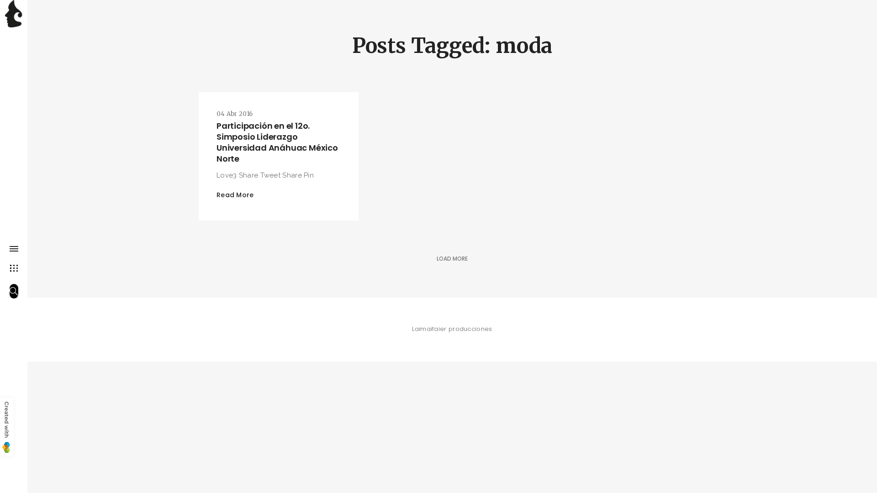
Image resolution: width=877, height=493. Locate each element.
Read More (235, 194)
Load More (452, 258)
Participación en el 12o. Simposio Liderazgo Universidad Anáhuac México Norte (277, 142)
